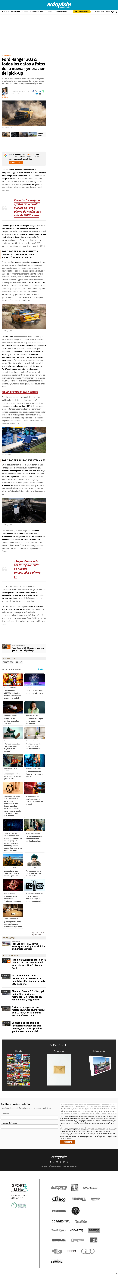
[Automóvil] (79, 1199)
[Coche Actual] (75, 1188)
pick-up (19, 662)
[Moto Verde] (95, 1199)
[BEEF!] (71, 1251)
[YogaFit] (76, 1230)
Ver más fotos (40, 134)
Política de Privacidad (84, 1111)
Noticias (5, 11)
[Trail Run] (58, 1230)
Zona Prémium (83, 11)
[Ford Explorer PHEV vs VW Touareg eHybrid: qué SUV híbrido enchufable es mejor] (6, 943)
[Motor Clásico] (59, 1199)
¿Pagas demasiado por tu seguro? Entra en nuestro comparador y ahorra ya (27, 569)
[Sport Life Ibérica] (20, 1188)
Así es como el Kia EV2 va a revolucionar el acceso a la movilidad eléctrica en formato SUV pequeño (29, 979)
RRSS (108, 11)
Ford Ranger (8, 662)
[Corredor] (60, 1221)
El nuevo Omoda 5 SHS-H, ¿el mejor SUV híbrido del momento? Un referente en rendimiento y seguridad (28, 995)
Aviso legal (66, 1166)
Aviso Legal (72, 1111)
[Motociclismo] (59, 1210)
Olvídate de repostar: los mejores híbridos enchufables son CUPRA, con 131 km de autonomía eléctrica (28, 1011)
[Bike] (59, 1240)
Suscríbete (99, 11)
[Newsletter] (59, 1069)
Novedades (15, 11)
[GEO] (88, 1251)
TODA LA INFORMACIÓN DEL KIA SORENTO (20, 391)
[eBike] (57, 1251)
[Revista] (18, 1069)
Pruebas (48, 11)
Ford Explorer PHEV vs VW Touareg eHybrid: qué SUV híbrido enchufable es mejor (29, 946)
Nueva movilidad (36, 11)
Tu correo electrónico (9, 1123)
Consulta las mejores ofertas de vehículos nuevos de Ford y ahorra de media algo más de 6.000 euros (27, 207)
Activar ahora (15, 163)
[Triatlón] (80, 1221)
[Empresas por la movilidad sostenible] (18, 1205)
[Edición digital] (99, 1066)
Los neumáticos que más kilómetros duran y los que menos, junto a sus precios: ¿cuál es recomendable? (27, 1027)
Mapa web (73, 1166)
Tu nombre (5, 1114)
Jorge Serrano (5, 96)
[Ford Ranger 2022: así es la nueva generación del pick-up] (6, 134)
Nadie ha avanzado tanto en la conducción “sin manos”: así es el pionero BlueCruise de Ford (29, 964)
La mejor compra (61, 11)
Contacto (44, 1166)
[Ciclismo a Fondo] (94, 1230)
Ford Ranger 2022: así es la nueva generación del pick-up (28, 649)
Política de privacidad (54, 1166)
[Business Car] (90, 1188)
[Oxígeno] (78, 1240)
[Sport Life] (75, 1210)
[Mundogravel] (57, 1261)
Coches (25, 11)
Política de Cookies (99, 1111)
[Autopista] (59, 5)
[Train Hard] (93, 1240)
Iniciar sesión (112, 11)
